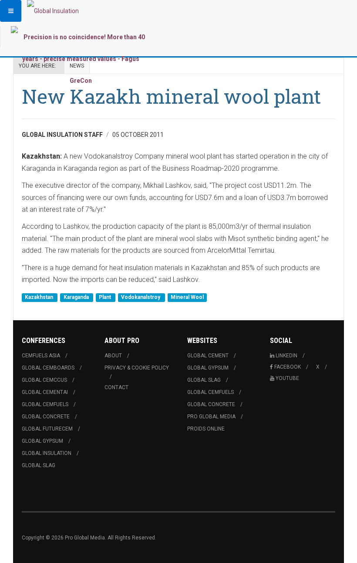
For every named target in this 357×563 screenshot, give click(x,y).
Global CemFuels (45, 404)
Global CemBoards (48, 368)
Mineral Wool (187, 297)
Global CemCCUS (44, 380)
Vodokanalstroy (141, 297)
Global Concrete (46, 417)
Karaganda (77, 297)
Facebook (287, 367)
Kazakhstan (39, 297)
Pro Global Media (211, 417)
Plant (105, 297)
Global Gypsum (42, 441)
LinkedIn (286, 356)
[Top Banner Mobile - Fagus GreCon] (81, 59)
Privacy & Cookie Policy (136, 368)
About (113, 356)
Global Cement (208, 356)
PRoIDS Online (206, 429)
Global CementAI (45, 392)
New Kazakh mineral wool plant (171, 96)
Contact (116, 387)
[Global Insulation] (53, 11)
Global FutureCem (47, 429)
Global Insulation (46, 453)
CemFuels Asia (41, 356)
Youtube (287, 378)
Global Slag (38, 465)
